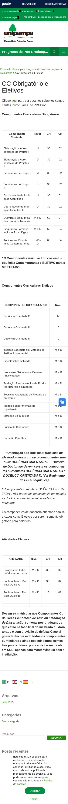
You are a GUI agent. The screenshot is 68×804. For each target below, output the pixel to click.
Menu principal (63, 51)
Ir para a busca (46, 11)
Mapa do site (60, 17)
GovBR (6, 4)
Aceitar (34, 790)
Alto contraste (30, 17)
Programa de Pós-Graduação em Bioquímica (26, 52)
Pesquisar (8, 733)
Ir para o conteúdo (11, 11)
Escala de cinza (45, 17)
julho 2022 (8, 701)
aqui (14, 100)
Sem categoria (10, 721)
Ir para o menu (29, 11)
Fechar (34, 798)
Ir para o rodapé (10, 17)
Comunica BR (29, 4)
